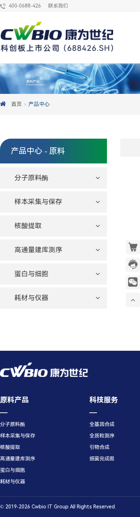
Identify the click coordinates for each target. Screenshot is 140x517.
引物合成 (99, 447)
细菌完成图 (102, 458)
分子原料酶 (12, 424)
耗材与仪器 (12, 481)
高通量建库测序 (17, 458)
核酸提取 (10, 447)
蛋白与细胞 (12, 470)
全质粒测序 (102, 436)
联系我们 (58, 6)
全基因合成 (102, 424)
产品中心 (39, 104)
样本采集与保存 (17, 436)
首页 (16, 104)
